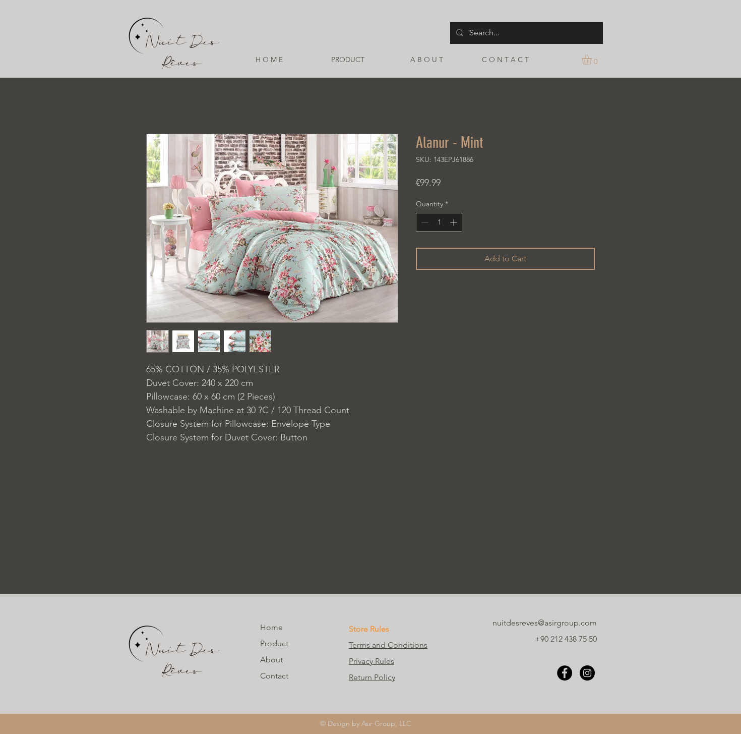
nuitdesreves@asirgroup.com (544, 623)
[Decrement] (423, 222)
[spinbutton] (439, 222)
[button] (592, 59)
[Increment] (454, 222)
